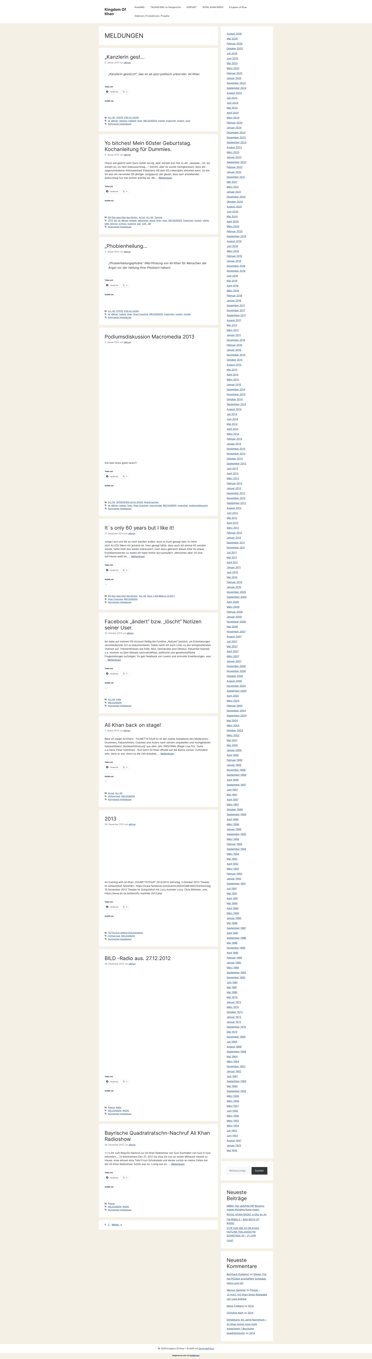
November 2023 (236, 137)
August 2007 (234, 636)
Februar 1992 (234, 873)
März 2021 (233, 186)
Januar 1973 (234, 1017)
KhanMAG (140, 7)
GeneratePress (206, 1348)
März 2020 (233, 226)
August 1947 (234, 1140)
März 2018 (233, 290)
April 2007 (233, 651)
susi (139, 223)
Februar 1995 (234, 844)
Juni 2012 (232, 513)
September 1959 (236, 1091)
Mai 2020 (232, 216)
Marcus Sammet (236, 1290)
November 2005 (236, 686)
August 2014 (234, 409)
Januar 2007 (234, 661)
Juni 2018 (232, 275)
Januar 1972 (234, 1022)
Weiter (117, 1224)
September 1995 (236, 834)
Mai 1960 (232, 1086)
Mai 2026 (232, 38)
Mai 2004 (232, 720)
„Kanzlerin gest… (125, 57)
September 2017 (236, 315)
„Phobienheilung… (126, 246)
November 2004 (236, 710)
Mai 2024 (232, 107)
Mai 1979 (232, 997)
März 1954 (233, 1125)
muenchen (171, 120)
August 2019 (234, 241)
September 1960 (236, 1081)
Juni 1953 (232, 1135)
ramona (114, 223)
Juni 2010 (232, 572)
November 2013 (236, 453)
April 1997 (232, 799)
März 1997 (233, 804)
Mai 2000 (232, 745)
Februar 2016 (234, 345)
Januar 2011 (234, 567)
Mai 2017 (232, 325)
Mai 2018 (232, 280)
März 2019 (233, 251)
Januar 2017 (234, 335)
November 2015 (236, 354)
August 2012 (234, 508)
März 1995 (233, 839)
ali (109, 120)
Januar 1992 (234, 878)
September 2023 (236, 142)
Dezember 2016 (236, 340)
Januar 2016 (234, 350)
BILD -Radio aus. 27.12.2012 (138, 958)
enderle (132, 220)
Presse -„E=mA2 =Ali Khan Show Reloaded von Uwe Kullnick (247, 1294)
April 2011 (232, 562)
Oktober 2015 (235, 359)
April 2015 (232, 374)
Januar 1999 (234, 765)
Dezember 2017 (236, 305)
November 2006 (236, 671)
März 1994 (233, 854)
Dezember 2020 (236, 196)
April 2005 (233, 695)
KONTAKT (192, 7)
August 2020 (234, 206)
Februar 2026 (235, 43)
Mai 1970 (232, 1031)
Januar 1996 (234, 829)
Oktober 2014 (235, 399)
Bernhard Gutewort (238, 1274)
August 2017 (234, 320)
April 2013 (232, 473)
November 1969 (236, 1036)
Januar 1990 (234, 918)
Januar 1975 (234, 1002)
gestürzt (123, 120)
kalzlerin (132, 120)
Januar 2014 (234, 443)
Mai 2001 (232, 740)
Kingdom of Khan (238, 7)
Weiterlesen (165, 177)
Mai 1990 (232, 903)
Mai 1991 (232, 893)
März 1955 (233, 1120)
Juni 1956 (232, 1110)
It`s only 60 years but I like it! (139, 528)
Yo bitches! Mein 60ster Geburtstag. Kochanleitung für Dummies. (148, 146)
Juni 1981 (232, 982)
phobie (187, 314)
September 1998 (236, 774)
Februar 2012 (234, 532)
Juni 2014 (232, 419)
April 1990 (233, 908)
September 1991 (236, 883)
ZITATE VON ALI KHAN (127, 117)
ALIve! (142, 217)
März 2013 (233, 478)
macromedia (156, 505)
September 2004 (237, 715)
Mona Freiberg (235, 1306)
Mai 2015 (232, 369)
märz (164, 220)
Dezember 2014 (236, 389)
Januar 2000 (234, 750)
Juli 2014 (232, 414)
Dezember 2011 (236, 542)
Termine (158, 217)
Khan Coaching (140, 314)
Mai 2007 (232, 646)
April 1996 (233, 819)
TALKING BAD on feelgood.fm (165, 7)
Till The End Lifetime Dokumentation (125, 932)
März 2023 (233, 152)
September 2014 (236, 404)
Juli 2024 (232, 98)
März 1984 (233, 967)
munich (180, 120)
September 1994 (236, 849)
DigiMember (195, 1355)
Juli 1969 (232, 1041)
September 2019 (236, 236)
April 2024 (233, 112)
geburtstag (143, 220)
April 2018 (232, 285)
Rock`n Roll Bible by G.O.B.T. (161, 596)
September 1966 (236, 1051)
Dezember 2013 (236, 448)
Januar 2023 (234, 157)
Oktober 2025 (235, 48)
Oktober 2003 (235, 730)
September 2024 (236, 88)
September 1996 (236, 814)
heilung (122, 314)
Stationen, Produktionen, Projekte (152, 16)
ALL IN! (111, 117)
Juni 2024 (232, 102)
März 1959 (233, 1096)
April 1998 (232, 779)
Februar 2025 (234, 73)
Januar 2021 (234, 191)
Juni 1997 (232, 789)
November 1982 (236, 977)
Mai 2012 (232, 518)
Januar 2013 (234, 488)
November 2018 (236, 270)
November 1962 (236, 1066)
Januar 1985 (234, 962)
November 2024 (236, 83)
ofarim (206, 220)
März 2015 (233, 379)
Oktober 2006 (235, 676)
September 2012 (236, 503)
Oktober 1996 (235, 809)
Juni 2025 (232, 58)
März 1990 (233, 913)
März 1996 (233, 824)
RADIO (126, 1110)
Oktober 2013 (235, 458)
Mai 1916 (232, 1150)
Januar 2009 (234, 616)
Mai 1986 (232, 942)
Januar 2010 (234, 587)
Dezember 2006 (236, 666)
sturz (187, 120)
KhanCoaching (151, 502)
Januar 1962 (234, 1071)
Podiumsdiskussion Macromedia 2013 (149, 337)
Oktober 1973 (235, 1012)
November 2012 (236, 498)
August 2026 (234, 33)
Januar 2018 (234, 300)
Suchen (259, 1170)
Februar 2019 (234, 256)
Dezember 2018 (236, 266)
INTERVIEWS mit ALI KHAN (129, 502)
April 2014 (232, 429)
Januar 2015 (234, 384)
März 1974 (233, 1007)
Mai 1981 (232, 987)
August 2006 (234, 681)
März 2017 (233, 330)
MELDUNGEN (150, 120)
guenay (122, 505)
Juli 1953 (232, 1130)
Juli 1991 (232, 888)
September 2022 (236, 162)
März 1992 (233, 868)
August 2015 (234, 364)
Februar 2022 (234, 167)
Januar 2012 (234, 537)
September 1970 (236, 1026)
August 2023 (234, 147)
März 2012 (233, 527)
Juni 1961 (232, 1076)
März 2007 (233, 656)
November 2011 (236, 547)
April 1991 (232, 898)
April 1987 (232, 933)
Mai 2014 (232, 424)
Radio (118, 1107)
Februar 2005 (235, 705)
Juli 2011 (232, 552)
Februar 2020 (235, 231)
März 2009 (233, 606)
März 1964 (233, 1061)
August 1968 (234, 1046)
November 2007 (236, 631)
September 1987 (236, 928)
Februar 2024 (235, 122)
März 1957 (233, 1106)
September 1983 (236, 972)
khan (139, 120)
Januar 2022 (234, 172)
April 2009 (233, 602)
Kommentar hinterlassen (120, 124)
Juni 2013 (232, 468)
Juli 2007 (232, 641)
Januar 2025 (234, 78)
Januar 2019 (234, 261)
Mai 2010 (232, 577)
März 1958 (233, 1101)
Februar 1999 (234, 760)
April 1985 (232, 952)
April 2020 (233, 221)
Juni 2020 (232, 211)
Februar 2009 (235, 611)
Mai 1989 (232, 923)
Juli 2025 (232, 53)
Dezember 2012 (236, 493)
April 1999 (233, 755)
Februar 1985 (234, 957)
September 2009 (237, 597)
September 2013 (236, 463)
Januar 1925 (234, 1145)
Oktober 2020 (235, 201)
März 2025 (233, 68)
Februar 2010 (234, 582)
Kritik (118, 699)
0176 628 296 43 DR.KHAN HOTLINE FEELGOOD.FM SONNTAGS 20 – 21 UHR (243, 1232)
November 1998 (236, 770)
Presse (111, 1107)
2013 (110, 819)
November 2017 (236, 310)
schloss (122, 223)
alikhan (114, 120)
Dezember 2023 (236, 132)
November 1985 (236, 947)
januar (152, 220)
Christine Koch (235, 1312)
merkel (161, 120)
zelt (149, 223)
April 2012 (232, 522)
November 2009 (236, 592)
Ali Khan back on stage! (133, 725)
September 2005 (236, 690)
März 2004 (233, 725)
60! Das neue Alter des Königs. (123, 217)
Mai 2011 (232, 557)
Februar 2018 (234, 295)
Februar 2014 (234, 438)
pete (107, 223)
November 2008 (236, 621)
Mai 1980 (232, 992)
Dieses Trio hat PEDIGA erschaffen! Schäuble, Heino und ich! (247, 1279)
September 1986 (236, 938)
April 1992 (232, 863)
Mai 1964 (232, 1056)
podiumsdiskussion (198, 505)
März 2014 (233, 434)
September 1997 (236, 784)
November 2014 (236, 394)
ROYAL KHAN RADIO (213, 7)
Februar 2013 (234, 483)
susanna (132, 223)
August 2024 (234, 93)
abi (115, 220)
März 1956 (233, 1115)
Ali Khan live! (114, 796)
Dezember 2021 (236, 177)
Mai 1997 (232, 794)
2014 (110, 220)
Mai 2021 (232, 182)
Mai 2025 (232, 63)
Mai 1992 (232, 858)
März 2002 (233, 735)
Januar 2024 (234, 127)
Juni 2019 (232, 246)
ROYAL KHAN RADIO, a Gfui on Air (247, 1214)
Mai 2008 (232, 626)
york (144, 223)
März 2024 (233, 117)
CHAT (230, 1240)
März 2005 (233, 700)
